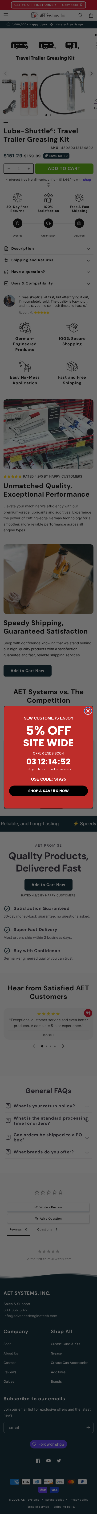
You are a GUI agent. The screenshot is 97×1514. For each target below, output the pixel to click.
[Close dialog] (88, 710)
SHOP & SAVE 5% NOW (48, 790)
